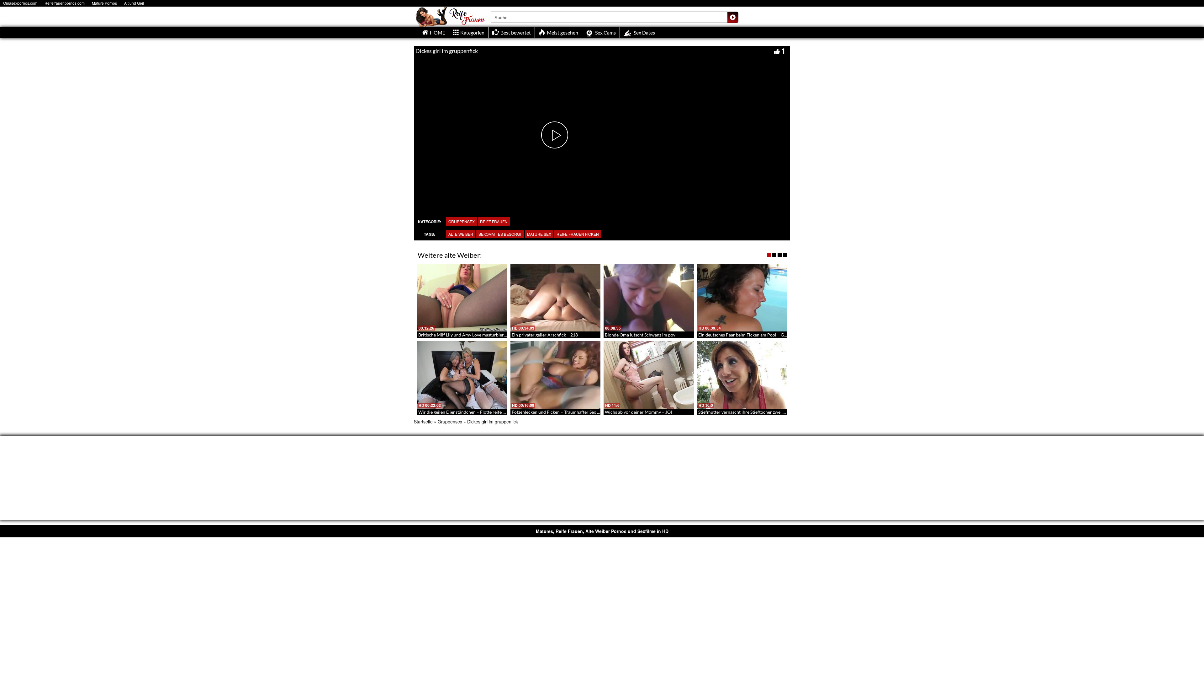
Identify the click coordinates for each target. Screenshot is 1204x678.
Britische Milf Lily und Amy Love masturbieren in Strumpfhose (478, 334)
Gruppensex (461, 221)
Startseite (423, 421)
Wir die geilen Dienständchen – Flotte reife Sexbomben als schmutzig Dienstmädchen (501, 412)
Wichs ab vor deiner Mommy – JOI (638, 412)
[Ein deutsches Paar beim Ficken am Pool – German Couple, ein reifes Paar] (742, 297)
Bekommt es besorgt (500, 234)
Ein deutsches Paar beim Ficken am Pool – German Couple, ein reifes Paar (769, 334)
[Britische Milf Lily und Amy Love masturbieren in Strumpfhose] (462, 297)
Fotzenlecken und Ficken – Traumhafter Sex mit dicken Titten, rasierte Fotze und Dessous (598, 412)
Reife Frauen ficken (578, 234)
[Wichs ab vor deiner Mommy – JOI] (649, 375)
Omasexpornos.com (20, 3)
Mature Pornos (104, 3)
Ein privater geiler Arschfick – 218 (545, 334)
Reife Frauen (494, 221)
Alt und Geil (134, 3)
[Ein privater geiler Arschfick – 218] (555, 297)
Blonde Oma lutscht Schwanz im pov (640, 334)
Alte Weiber (460, 234)
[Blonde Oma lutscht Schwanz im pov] (649, 297)
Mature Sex (539, 234)
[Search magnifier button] (732, 17)
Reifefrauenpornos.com (65, 3)
